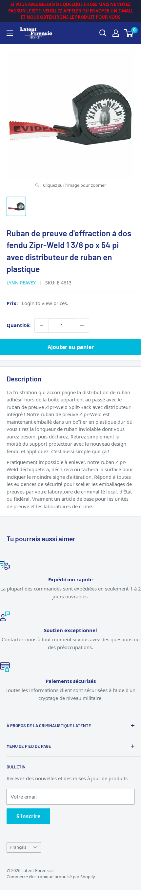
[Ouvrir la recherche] (103, 33)
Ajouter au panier (71, 347)
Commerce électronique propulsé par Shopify (51, 877)
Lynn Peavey (21, 283)
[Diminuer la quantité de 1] (42, 325)
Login (28, 303)
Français (18, 847)
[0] (129, 33)
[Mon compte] (115, 33)
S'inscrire (28, 816)
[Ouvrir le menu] (10, 33)
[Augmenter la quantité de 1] (82, 325)
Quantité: (18, 325)
